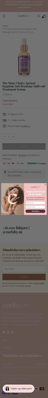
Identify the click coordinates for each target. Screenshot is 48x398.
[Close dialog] (45, 185)
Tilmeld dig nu (35, 211)
